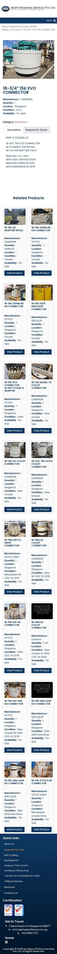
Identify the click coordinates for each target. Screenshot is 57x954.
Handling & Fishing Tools (16, 870)
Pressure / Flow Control (16, 865)
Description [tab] (14, 129)
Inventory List (11, 893)
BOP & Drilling (11, 855)
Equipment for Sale (19, 26)
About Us (8, 843)
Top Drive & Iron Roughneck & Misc (22, 875)
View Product (14, 273)
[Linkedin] (6, 942)
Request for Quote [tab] (36, 129)
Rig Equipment (11, 860)
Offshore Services (13, 881)
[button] (49, 20)
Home (4, 26)
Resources (9, 887)
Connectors (16, 29)
